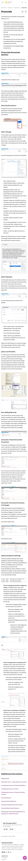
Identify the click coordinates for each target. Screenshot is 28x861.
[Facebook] (8, 852)
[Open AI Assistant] (25, 858)
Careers (4, 859)
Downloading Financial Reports (10, 808)
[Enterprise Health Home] (8, 2)
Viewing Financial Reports (8, 801)
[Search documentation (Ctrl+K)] (22, 2)
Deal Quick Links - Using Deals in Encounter (14, 782)
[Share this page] (22, 11)
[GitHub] (10, 852)
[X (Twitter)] (6, 852)
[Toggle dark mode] (25, 2)
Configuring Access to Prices (9, 789)
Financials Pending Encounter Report (12, 805)
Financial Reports (6, 798)
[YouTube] (4, 852)
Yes (6, 829)
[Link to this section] (26, 53)
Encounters (17, 7)
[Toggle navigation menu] (2, 2)
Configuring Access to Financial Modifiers (13, 785)
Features (10, 7)
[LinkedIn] (2, 852)
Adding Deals (5, 778)
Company (4, 857)
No (12, 829)
